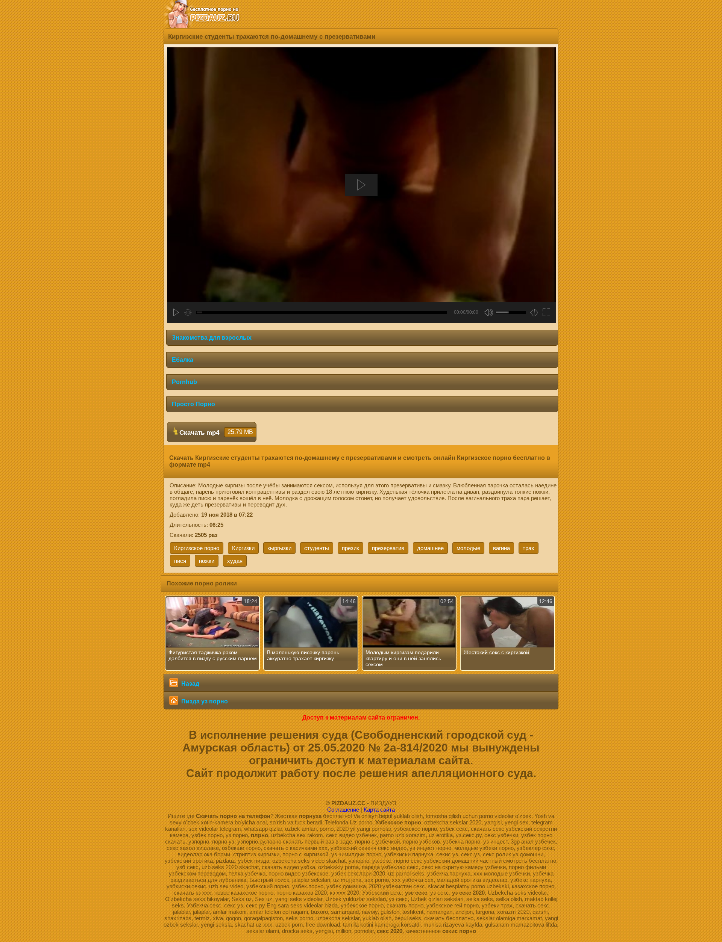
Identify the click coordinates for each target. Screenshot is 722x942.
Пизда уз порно (204, 701)
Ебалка (182, 360)
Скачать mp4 (215, 432)
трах (528, 548)
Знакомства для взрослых (212, 337)
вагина (501, 548)
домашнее (430, 548)
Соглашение (343, 809)
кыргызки (279, 548)
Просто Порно (193, 404)
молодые (468, 548)
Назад (189, 683)
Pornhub (184, 382)
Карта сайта (379, 809)
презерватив (388, 548)
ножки (206, 561)
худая (235, 561)
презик (350, 548)
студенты (316, 548)
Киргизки (243, 548)
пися (180, 561)
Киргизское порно (196, 548)
